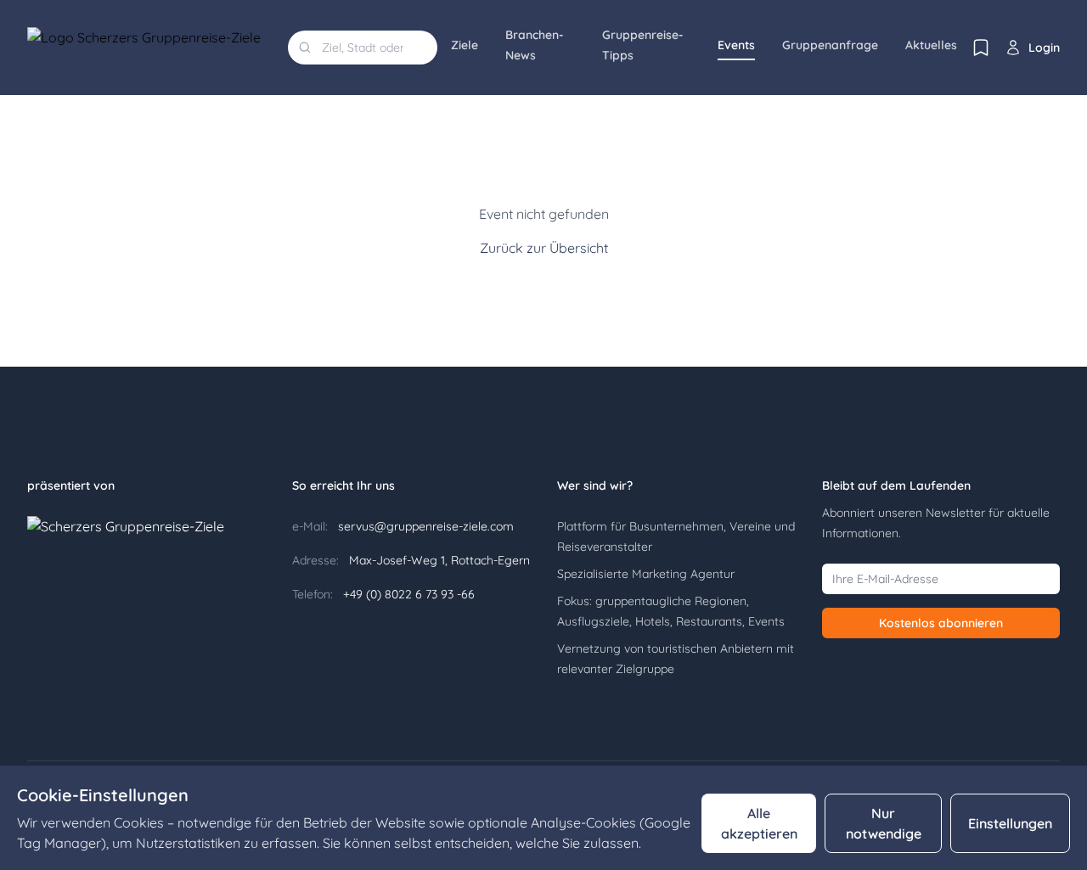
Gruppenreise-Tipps (643, 45)
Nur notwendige (883, 823)
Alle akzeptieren (759, 823)
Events (736, 45)
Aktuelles (931, 45)
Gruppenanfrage (830, 45)
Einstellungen (1010, 823)
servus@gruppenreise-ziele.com (424, 526)
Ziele (464, 45)
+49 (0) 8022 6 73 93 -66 (407, 594)
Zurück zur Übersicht (544, 247)
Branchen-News (534, 45)
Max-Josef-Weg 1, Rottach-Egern (438, 560)
